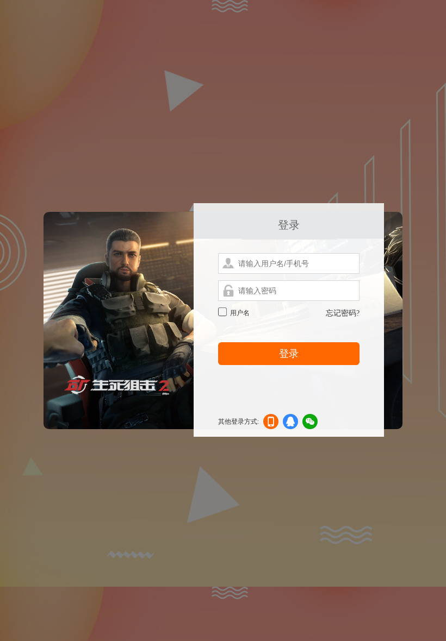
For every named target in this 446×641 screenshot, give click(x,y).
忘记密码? (343, 313)
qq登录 (290, 423)
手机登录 (270, 423)
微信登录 (310, 423)
